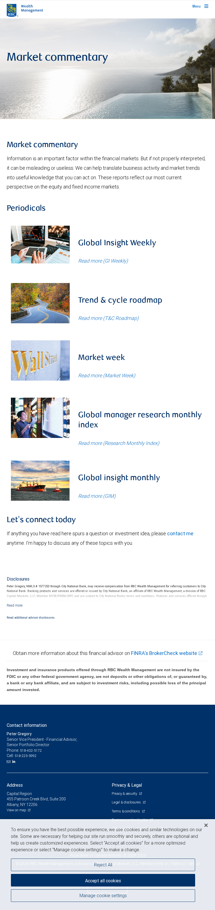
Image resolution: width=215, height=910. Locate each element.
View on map (16, 810)
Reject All (103, 864)
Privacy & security (125, 793)
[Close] (206, 825)
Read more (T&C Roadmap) (108, 318)
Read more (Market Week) (106, 375)
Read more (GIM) (97, 496)
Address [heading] (15, 785)
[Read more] (15, 605)
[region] (107, 864)
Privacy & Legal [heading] (127, 785)
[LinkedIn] (14, 761)
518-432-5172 (31, 750)
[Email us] (9, 761)
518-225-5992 (25, 755)
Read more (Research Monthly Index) (118, 443)
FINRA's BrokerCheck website (164, 653)
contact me (180, 533)
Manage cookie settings (103, 895)
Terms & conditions (126, 811)
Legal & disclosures (126, 802)
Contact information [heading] (27, 725)
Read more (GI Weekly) (103, 261)
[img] (107, 68)
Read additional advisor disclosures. (31, 617)
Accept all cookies (103, 880)
